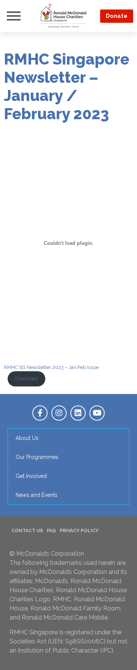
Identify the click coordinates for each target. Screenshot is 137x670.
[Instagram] (59, 413)
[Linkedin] (78, 413)
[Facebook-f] (40, 413)
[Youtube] (97, 413)
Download (26, 379)
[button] (116, 16)
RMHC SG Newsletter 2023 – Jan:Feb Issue (51, 367)
